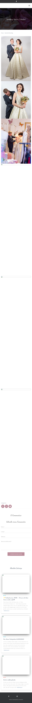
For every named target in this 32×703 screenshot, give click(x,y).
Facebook (12, 696)
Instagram (21, 696)
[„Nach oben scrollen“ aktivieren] (29, 700)
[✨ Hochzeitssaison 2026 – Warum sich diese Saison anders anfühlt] (16, 583)
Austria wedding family (9, 680)
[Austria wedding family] (16, 664)
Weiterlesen (6, 610)
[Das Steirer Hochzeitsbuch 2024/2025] (16, 624)
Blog (4, 595)
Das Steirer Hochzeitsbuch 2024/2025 (13, 639)
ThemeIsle (21, 699)
